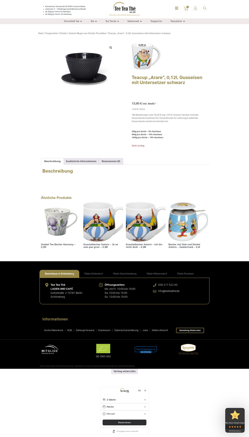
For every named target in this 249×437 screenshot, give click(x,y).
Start (40, 33)
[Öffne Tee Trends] (118, 21)
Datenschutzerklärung (126, 330)
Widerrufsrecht (160, 330)
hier (166, 121)
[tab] (59, 274)
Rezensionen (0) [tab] (111, 161)
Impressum (104, 330)
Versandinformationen (126, 366)
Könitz (63, 33)
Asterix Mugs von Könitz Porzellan (87, 33)
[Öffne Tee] (96, 21)
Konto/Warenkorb (53, 330)
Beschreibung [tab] (52, 161)
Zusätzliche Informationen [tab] (81, 161)
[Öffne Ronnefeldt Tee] (81, 21)
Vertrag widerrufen (125, 371)
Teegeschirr (51, 33)
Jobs (145, 330)
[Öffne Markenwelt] (141, 21)
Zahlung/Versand (85, 330)
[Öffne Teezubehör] (184, 21)
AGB (69, 330)
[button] (176, 8)
